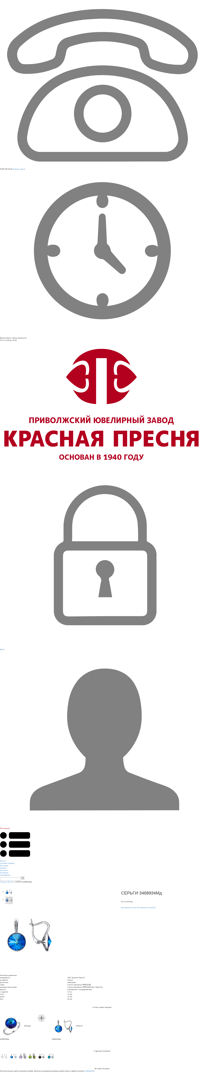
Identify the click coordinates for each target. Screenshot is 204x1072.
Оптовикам (4, 872)
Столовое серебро (7, 863)
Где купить (4, 870)
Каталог (3, 861)
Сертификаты (5, 875)
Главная (3, 882)
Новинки (3, 868)
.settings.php (89, 1071)
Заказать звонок (19, 169)
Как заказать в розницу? (146, 907)
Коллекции (4, 865)
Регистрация (5, 828)
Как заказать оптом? (129, 907)
